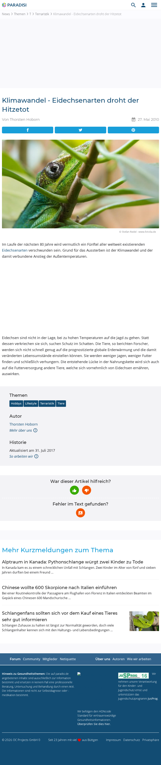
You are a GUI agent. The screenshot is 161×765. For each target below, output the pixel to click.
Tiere (61, 403)
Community (31, 659)
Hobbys (16, 403)
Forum (15, 659)
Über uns (102, 659)
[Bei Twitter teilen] (80, 130)
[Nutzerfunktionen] (143, 5)
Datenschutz (131, 740)
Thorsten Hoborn (23, 424)
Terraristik (42, 14)
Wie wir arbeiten (139, 659)
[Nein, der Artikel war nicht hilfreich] (86, 490)
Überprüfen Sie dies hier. (94, 724)
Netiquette (68, 659)
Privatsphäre (150, 740)
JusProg (153, 698)
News (6, 14)
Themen (19, 14)
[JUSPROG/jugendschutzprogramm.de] (133, 675)
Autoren (119, 659)
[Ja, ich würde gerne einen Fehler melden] (80, 512)
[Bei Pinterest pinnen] (133, 130)
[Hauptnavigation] (154, 5)
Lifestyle (31, 403)
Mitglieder (50, 659)
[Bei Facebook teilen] (27, 130)
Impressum (113, 740)
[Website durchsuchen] (133, 5)
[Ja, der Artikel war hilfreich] (74, 490)
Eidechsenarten (14, 250)
